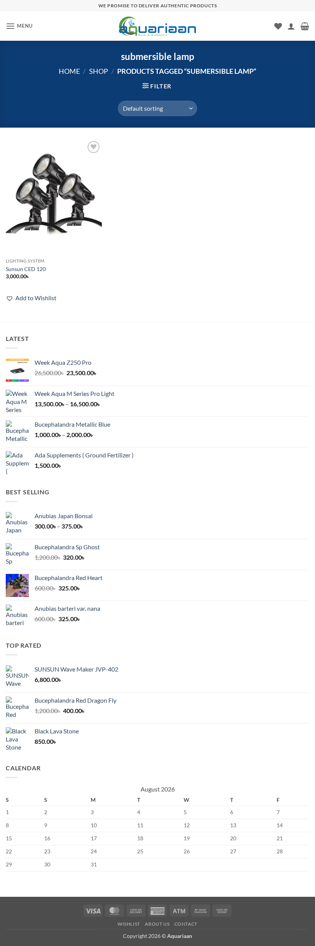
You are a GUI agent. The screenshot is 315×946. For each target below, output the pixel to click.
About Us (157, 924)
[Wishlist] (278, 26)
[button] (19, 26)
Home (69, 71)
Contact (185, 924)
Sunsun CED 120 (26, 269)
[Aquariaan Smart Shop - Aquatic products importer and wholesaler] (157, 26)
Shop (98, 71)
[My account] (291, 26)
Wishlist (129, 924)
